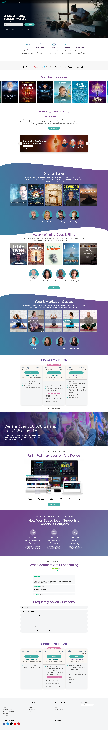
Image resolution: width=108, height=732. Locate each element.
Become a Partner (59, 709)
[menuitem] (8, 2)
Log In (102, 2)
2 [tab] (54, 154)
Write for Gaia (32, 709)
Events (30, 711)
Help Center (31, 705)
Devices (4, 707)
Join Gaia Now (28, 145)
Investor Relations (59, 705)
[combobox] (87, 705)
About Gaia (5, 705)
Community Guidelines (8, 709)
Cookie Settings (6, 715)
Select (31, 372)
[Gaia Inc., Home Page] (4, 2)
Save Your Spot (39, 145)
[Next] (87, 143)
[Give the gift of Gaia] (98, 2)
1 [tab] (53, 154)
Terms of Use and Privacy (8, 711)
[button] (54, 607)
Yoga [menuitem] (19, 2)
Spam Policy (5, 713)
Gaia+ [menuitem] (49, 2)
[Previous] (20, 143)
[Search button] (91, 2)
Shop (56, 707)
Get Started (29, 24)
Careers (30, 707)
